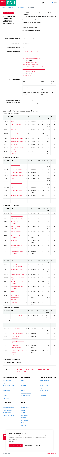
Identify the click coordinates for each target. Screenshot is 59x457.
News (22, 380)
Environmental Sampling (16, 190)
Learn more (11, 441)
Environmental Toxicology (17, 172)
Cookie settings (29, 445)
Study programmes (26, 393)
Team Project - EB (15, 302)
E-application (6, 398)
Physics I (13, 178)
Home (3, 7)
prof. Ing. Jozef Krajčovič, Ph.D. (30, 62)
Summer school (6, 390)
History (23, 410)
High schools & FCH (7, 412)
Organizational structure (27, 405)
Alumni (23, 412)
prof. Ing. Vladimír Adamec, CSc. (30, 64)
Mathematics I (14, 133)
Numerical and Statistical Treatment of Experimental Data (18, 352)
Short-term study (7, 380)
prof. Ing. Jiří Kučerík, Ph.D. (29, 71)
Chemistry (13, 129)
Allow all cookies (15, 445)
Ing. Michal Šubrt (27, 75)
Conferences (43, 395)
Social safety (24, 422)
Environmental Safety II (17, 333)
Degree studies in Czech (8, 385)
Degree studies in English (9, 383)
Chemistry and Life (7, 410)
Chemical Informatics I (16, 124)
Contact (5, 395)
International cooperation (9, 407)
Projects (42, 388)
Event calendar (25, 407)
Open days (5, 393)
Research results (44, 390)
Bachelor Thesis (16, 328)
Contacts (23, 425)
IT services (24, 385)
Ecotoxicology (14, 291)
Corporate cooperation (8, 405)
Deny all (38, 445)
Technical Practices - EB (16, 315)
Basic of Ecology (15, 144)
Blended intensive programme (10, 388)
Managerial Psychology (16, 195)
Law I (12, 187)
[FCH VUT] (8, 3)
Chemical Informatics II (16, 183)
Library (23, 388)
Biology (12, 121)
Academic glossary (25, 395)
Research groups (44, 385)
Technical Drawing (15, 200)
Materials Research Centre (46, 383)
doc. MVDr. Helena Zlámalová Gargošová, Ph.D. (34, 69)
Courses (23, 390)
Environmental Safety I (16, 269)
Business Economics (15, 165)
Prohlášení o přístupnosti (51, 453)
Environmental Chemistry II (17, 274)
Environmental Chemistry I (17, 169)
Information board (25, 420)
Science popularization (8, 415)
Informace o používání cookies (50, 454)
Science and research (45, 380)
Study (22, 383)
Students (10, 7)
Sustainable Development (17, 138)
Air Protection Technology (17, 216)
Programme (31, 7)
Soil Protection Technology (17, 219)
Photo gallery (24, 415)
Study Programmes (20, 7)
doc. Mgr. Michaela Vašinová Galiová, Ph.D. (33, 67)
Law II (12, 213)
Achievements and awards (46, 393)
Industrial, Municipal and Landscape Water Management (16, 246)
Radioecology (14, 240)
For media (23, 417)
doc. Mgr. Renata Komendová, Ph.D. (31, 51)
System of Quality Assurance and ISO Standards (15, 297)
